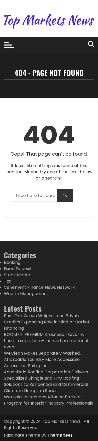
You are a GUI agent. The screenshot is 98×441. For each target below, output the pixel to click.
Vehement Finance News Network (39, 287)
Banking (12, 262)
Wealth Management (26, 294)
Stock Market (18, 275)
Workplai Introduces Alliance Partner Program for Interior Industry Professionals (48, 400)
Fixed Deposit (18, 269)
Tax (7, 281)
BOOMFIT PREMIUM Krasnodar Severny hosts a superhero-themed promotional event (46, 340)
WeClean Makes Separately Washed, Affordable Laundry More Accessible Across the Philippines (42, 359)
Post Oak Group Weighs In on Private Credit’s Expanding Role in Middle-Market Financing (47, 322)
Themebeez (60, 435)
